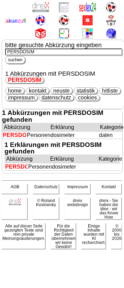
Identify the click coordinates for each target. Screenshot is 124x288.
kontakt (37, 91)
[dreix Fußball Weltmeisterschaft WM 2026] (40, 20)
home (15, 91)
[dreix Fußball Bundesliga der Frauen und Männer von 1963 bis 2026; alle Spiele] (110, 7)
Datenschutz (46, 186)
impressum (21, 97)
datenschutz (56, 97)
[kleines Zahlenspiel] (87, 20)
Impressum (77, 186)
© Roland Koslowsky (46, 202)
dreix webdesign (77, 202)
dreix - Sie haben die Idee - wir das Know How (108, 209)
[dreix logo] (15, 204)
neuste (61, 91)
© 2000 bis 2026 (117, 232)
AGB (15, 186)
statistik (86, 91)
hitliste (110, 91)
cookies (87, 97)
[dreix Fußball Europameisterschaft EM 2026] (63, 20)
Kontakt (109, 186)
